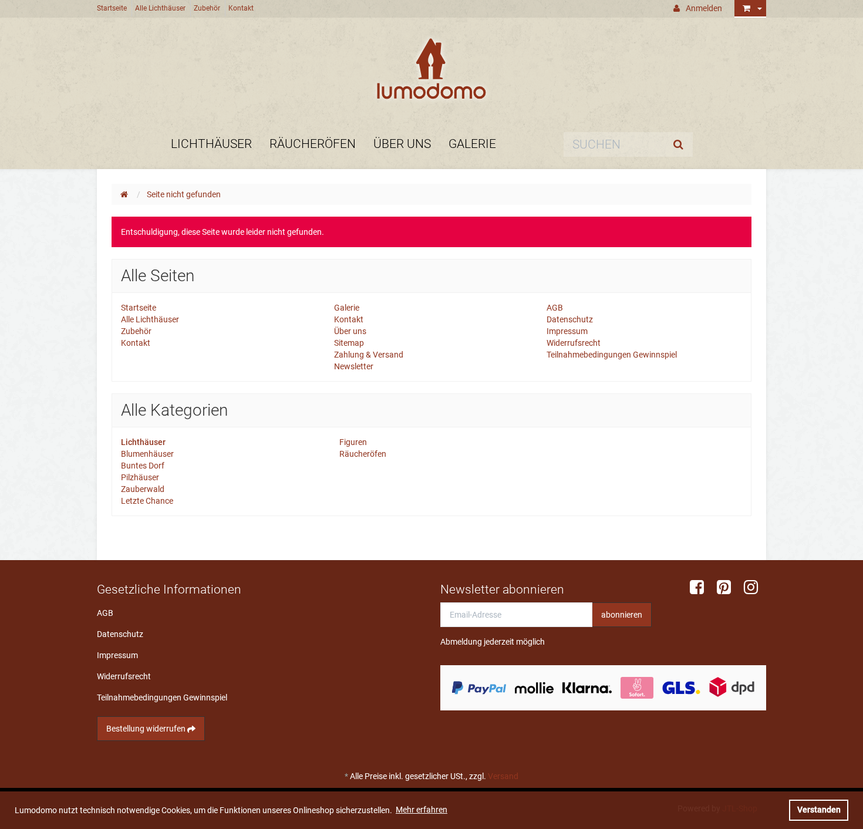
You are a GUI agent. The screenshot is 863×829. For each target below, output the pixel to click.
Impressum (567, 331)
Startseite (112, 8)
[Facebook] (701, 587)
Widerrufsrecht (574, 343)
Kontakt (241, 8)
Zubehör (207, 8)
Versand (503, 776)
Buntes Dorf (142, 465)
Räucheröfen (312, 144)
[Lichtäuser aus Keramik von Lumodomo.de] (431, 69)
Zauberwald (142, 489)
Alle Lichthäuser (160, 8)
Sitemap (349, 343)
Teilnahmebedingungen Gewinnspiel (612, 354)
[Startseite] (126, 194)
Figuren (352, 442)
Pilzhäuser (140, 477)
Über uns (402, 144)
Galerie (472, 144)
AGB (555, 307)
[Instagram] (755, 587)
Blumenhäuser (147, 454)
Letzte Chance (147, 501)
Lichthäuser (211, 144)
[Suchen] (681, 144)
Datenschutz (570, 319)
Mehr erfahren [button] (421, 809)
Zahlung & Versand (368, 354)
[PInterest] (728, 587)
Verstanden (819, 809)
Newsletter (353, 366)
